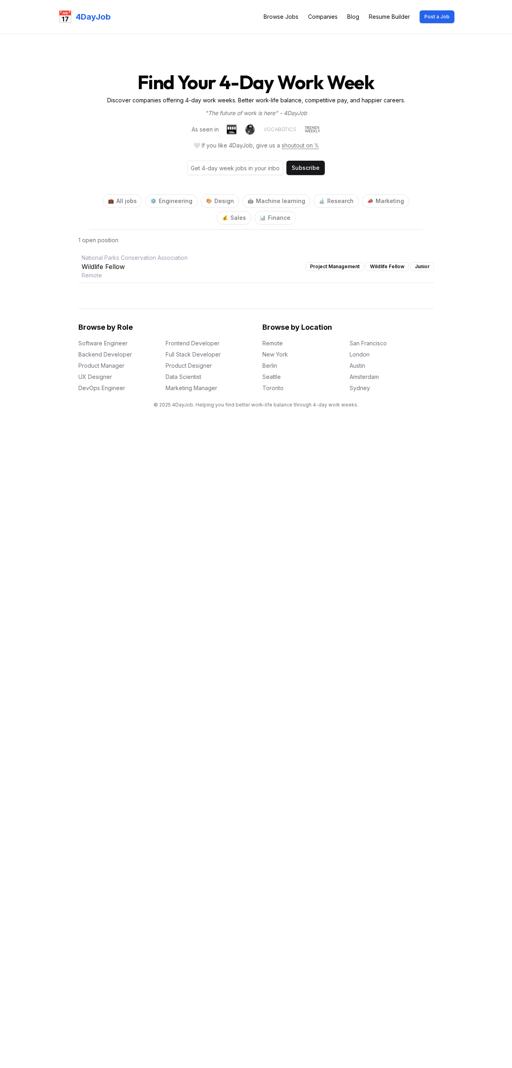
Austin (357, 365)
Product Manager (101, 365)
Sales (234, 217)
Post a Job (437, 17)
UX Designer (95, 376)
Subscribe (306, 167)
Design (220, 200)
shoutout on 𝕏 (300, 145)
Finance (275, 217)
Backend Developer (105, 354)
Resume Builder (389, 16)
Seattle (271, 376)
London (360, 354)
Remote (272, 343)
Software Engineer (103, 343)
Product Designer (189, 365)
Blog (353, 16)
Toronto (273, 388)
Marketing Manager (191, 388)
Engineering (171, 200)
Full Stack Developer (193, 354)
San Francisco (368, 343)
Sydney (360, 388)
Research (336, 200)
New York (275, 354)
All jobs (122, 200)
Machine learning (276, 200)
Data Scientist (183, 376)
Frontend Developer (193, 343)
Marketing (385, 200)
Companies (323, 16)
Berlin (269, 365)
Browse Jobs (281, 16)
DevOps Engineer (101, 388)
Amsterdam (364, 376)
